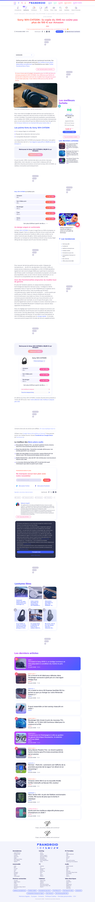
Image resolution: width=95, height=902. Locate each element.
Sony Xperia (17, 860)
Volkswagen (17, 876)
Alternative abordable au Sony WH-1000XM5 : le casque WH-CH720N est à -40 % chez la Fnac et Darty (49, 603)
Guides (60, 3)
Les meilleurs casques (27, 389)
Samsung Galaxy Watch (20, 886)
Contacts (41, 896)
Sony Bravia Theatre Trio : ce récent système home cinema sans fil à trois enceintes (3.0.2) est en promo (35, 445)
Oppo (15, 858)
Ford (15, 869)
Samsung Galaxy (18, 859)
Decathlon (68, 881)
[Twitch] (52, 848)
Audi (15, 866)
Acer (67, 853)
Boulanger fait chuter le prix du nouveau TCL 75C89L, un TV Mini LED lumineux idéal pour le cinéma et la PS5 (72, 153)
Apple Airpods (69, 866)
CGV (74, 896)
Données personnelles (65, 896)
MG (15, 871)
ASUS (41, 853)
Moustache (69, 884)
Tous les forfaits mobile (70, 137)
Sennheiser (69, 873)
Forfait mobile (77, 3)
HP (67, 859)
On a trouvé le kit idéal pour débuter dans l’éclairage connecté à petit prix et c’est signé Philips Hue (72, 146)
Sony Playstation (44, 860)
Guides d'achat (32, 808)
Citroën (16, 868)
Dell (67, 855)
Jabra (67, 868)
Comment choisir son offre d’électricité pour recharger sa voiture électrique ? (21, 602)
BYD (15, 867)
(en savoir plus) (45, 538)
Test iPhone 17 (56, 890)
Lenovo (68, 856)
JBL (67, 869)
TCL (41, 873)
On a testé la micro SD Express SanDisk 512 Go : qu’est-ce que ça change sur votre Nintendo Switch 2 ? (46, 692)
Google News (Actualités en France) (34, 433)
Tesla (15, 874)
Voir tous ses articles (23, 516)
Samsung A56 (66, 244)
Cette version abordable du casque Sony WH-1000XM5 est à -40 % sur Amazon (36, 603)
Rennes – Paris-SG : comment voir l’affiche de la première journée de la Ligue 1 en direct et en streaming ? (46, 767)
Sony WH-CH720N (19, 191)
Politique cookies (24, 549)
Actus (50, 3)
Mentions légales (24, 896)
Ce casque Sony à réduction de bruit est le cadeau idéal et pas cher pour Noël (35, 626)
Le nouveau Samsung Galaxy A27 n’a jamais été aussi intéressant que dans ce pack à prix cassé (33, 463)
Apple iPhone (17, 853)
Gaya (67, 883)
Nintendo (42, 858)
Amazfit (16, 880)
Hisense (42, 866)
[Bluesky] (57, 848)
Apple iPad (42, 880)
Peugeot (16, 872)
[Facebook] (43, 848)
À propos (34, 896)
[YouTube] (49, 848)
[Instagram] (40, 848)
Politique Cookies (50, 896)
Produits (48, 497)
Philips (41, 869)
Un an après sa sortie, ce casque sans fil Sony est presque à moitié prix (21, 626)
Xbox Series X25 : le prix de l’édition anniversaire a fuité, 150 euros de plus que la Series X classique (47, 797)
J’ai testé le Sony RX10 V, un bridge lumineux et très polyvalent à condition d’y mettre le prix (46, 663)
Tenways (68, 886)
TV (40, 864)
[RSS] (46, 848)
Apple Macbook (70, 854)
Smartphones (17, 851)
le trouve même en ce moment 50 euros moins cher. (33, 123)
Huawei (16, 855)
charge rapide (41, 316)
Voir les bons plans (44, 69)
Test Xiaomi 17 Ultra (68, 890)
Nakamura (68, 885)
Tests (55, 3)
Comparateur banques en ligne (35, 893)
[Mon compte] (25, 3)
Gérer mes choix (35, 555)
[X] (38, 848)
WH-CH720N (24, 230)
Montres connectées (19, 878)
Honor (67, 858)
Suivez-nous (59, 31)
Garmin (16, 884)
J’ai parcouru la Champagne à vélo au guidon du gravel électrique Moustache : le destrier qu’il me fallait (45, 737)
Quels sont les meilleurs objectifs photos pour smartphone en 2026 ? (46, 812)
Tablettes (42, 878)
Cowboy (68, 880)
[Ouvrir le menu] (15, 3)
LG (40, 867)
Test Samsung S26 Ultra (62, 893)
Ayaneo (42, 854)
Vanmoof (68, 888)
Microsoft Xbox (43, 856)
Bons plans (67, 3)
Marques (39, 497)
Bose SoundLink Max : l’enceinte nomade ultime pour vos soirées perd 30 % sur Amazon (34, 450)
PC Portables (69, 851)
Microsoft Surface (70, 860)
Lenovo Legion (43, 855)
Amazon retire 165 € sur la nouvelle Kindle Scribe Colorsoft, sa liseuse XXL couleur (44, 782)
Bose (67, 867)
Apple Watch (17, 881)
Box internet (66, 258)
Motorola (16, 856)
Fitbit (15, 883)
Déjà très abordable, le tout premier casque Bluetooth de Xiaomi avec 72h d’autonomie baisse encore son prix (34, 454)
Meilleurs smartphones (68, 248)
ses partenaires (27, 544)
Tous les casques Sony (27, 392)
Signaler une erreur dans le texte (23, 492)
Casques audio (28, 497)
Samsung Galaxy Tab (45, 885)
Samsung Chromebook (72, 861)
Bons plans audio (30, 13)
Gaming (41, 851)
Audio (18, 497)
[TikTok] (54, 848)
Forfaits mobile (66, 250)
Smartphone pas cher (68, 252)
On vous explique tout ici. (47, 428)
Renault (16, 873)
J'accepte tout (36, 552)
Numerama (20, 437)
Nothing (68, 871)
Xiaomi (15, 861)
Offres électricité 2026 (68, 261)
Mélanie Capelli (25, 503)
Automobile (16, 864)
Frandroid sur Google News (44, 435)
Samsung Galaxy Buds (71, 872)
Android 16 (78, 890)
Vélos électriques (70, 878)
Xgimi (41, 874)
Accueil (16, 13)
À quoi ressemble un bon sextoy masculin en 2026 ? (45, 708)
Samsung (42, 871)
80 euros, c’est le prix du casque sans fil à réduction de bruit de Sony (50, 626)
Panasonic (42, 868)
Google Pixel (17, 854)
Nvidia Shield (43, 859)
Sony (57, 497)
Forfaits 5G (65, 246)
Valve (41, 861)
